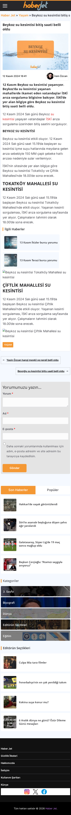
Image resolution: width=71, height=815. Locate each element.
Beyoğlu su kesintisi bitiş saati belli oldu (41, 371)
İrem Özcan (60, 76)
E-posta (9, 429)
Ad (6, 413)
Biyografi (9, 602)
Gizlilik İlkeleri (9, 755)
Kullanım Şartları (10, 777)
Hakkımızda (8, 762)
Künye (4, 784)
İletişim (5, 770)
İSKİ (49, 119)
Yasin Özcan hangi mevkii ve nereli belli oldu (33, 360)
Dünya (7, 613)
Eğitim (7, 636)
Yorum (8, 393)
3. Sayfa (8, 591)
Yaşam (23, 15)
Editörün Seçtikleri (15, 625)
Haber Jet (8, 15)
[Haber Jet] (35, 6)
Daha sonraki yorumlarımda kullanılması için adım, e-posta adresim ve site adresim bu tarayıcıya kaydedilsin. (35, 451)
